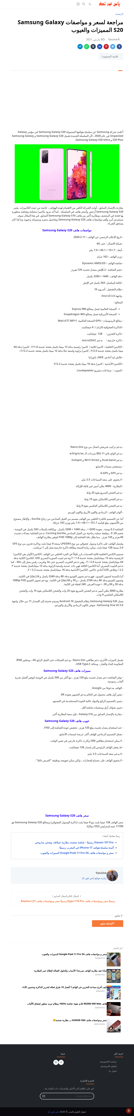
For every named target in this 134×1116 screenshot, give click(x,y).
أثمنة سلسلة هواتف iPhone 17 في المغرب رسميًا (86, 847)
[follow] (95, 4)
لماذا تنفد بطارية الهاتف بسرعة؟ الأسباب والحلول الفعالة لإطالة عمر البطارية (70, 970)
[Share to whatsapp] (86, 46)
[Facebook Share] (119, 46)
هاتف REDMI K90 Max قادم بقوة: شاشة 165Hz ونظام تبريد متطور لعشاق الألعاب (67, 1003)
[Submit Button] (43, 1096)
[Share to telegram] (80, 46)
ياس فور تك (53, 1111)
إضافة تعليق (106, 923)
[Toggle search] (84, 4)
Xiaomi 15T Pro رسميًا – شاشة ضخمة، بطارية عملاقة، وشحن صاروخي (74, 842)
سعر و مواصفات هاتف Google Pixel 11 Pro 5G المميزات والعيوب (77, 853)
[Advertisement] (67, 104)
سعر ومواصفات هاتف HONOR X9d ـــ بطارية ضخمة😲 (80, 1020)
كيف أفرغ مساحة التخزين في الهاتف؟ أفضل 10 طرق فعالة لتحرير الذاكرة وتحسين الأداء (64, 987)
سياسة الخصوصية (108, 1061)
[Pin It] (106, 46)
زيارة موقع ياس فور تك (94, 878)
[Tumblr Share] (93, 46)
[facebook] (61, 1062)
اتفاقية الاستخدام (108, 1066)
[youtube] (56, 1062)
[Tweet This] (112, 46)
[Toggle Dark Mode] (90, 4)
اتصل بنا (113, 1071)
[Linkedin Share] (99, 46)
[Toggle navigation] (78, 4)
